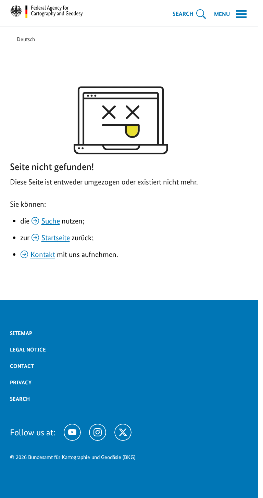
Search (20, 399)
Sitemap (21, 333)
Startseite (55, 237)
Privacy (21, 382)
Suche (50, 220)
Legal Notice (28, 349)
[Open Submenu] (201, 14)
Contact (22, 366)
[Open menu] (241, 14)
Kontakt (42, 254)
